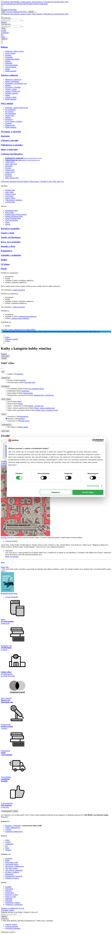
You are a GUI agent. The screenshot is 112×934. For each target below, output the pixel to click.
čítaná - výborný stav (36, 406)
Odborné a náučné (11, 339)
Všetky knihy (10, 162)
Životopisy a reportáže (13, 87)
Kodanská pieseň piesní (9, 593)
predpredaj (25, 391)
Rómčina (4, 465)
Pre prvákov (9, 111)
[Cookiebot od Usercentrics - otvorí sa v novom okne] (94, 440)
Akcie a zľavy (10, 172)
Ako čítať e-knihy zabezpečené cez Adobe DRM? (18, 329)
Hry (22, 12)
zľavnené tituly (30, 382)
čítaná (21, 404)
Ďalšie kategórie (10, 71)
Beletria (4, 47)
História (8, 85)
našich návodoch (19, 290)
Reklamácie (9, 874)
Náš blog (8, 891)
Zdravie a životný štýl (12, 91)
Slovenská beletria (11, 65)
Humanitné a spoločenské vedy (16, 83)
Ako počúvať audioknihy (14, 870)
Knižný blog (37, 4)
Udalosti (8, 829)
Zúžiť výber (5, 431)
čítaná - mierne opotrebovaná (45, 408)
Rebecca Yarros (10, 194)
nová (19, 401)
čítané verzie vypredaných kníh (47, 410)
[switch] (44, 477)
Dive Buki (24, 427)
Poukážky (30, 4)
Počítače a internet (11, 93)
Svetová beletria (10, 67)
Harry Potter (9, 212)
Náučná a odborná (9, 75)
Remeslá (4, 354)
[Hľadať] (22, 20)
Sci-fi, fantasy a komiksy (13, 121)
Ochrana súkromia (11, 926)
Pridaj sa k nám (10, 897)
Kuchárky (5, 136)
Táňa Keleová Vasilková (13, 200)
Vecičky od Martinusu (11, 237)
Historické (8, 63)
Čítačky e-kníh (7, 233)
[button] (58, 551)
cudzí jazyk (25, 421)
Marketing (8, 899)
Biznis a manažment (12, 81)
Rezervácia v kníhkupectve (14, 866)
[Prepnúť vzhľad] (2, 7)
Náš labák (8, 900)
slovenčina (24, 416)
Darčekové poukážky (10, 228)
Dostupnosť (5, 386)
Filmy (25, 12)
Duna (7, 222)
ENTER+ (4, 537)
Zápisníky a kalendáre (11, 255)
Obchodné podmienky (13, 928)
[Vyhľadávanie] (2, 16)
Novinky (8, 168)
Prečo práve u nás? (11, 862)
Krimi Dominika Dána (13, 218)
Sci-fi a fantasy (10, 53)
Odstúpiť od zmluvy (12, 878)
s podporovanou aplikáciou (27, 316)
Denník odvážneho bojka (14, 216)
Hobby (7, 95)
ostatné (20, 374)
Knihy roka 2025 (11, 164)
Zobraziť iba (5, 378)
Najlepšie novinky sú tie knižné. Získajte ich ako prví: (19, 912)
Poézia (7, 69)
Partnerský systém (11, 895)
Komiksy (8, 55)
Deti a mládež (7, 103)
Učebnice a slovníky (10, 140)
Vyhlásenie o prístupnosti (14, 904)
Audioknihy (16, 12)
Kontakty (8, 887)
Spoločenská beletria (12, 59)
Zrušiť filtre (5, 463)
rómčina (21, 419)
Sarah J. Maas (10, 198)
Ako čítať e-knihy (11, 868)
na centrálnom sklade (36, 389)
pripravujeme (28, 393)
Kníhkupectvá (13, 4)
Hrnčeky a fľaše (8, 246)
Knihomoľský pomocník (13, 876)
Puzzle (4, 268)
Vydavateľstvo (6, 425)
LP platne (5, 264)
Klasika (7, 61)
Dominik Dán (10, 190)
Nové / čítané (6, 399)
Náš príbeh (9, 889)
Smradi (7, 224)
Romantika (9, 57)
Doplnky (31, 12)
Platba (7, 860)
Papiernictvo (6, 251)
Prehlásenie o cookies (12, 902)
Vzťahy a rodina (11, 89)
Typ (3, 372)
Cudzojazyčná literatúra (12, 154)
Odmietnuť (56, 492)
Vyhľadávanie (6, 18)
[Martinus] (9, 10)
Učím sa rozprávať (11, 220)
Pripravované (9, 170)
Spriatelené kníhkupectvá (14, 831)
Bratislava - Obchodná (13, 826)
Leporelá (8, 123)
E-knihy (9, 12)
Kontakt (45, 4)
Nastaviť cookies (11, 924)
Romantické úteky (11, 210)
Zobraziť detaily (93, 486)
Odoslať (4, 916)
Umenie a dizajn (11, 97)
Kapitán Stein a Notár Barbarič (16, 214)
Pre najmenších (10, 110)
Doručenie (4, 4)
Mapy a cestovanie (9, 149)
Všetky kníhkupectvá (12, 828)
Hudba (4, 260)
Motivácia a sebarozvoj (13, 79)
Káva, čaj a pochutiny (11, 242)
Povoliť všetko (87, 492)
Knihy (3, 12)
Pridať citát (5, 567)
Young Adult (9, 115)
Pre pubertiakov (10, 113)
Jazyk (4, 414)
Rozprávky (9, 119)
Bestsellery (9, 166)
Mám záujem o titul (12, 178)
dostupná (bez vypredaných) (44, 395)
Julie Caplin (9, 192)
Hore (2, 562)
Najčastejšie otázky (11, 864)
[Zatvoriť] (2, 368)
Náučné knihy (10, 125)
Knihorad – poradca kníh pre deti (16, 108)
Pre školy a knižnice (12, 872)
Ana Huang (9, 196)
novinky (23, 380)
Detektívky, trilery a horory (14, 51)
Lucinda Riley (10, 202)
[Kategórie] (36, 12)
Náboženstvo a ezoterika (12, 145)
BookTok (8, 176)
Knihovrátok (22, 4)
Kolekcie (8, 174)
